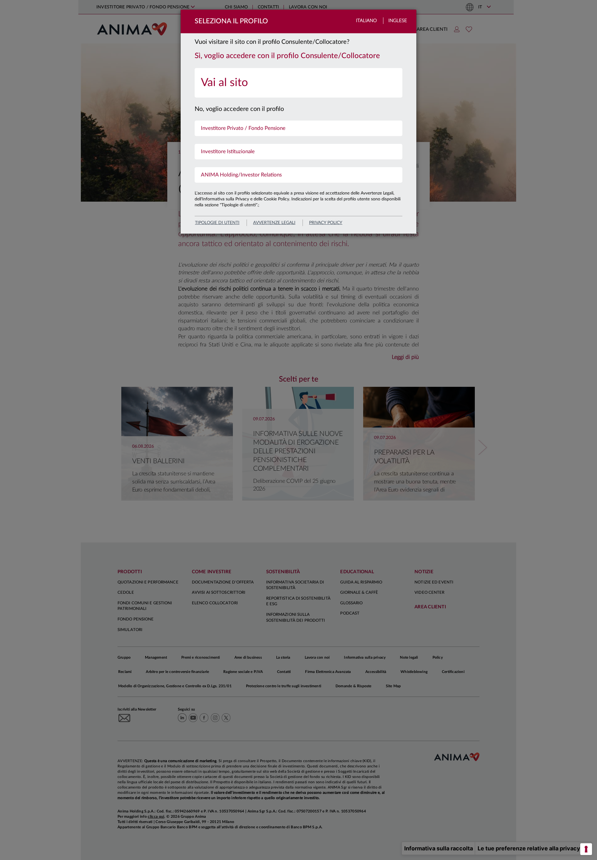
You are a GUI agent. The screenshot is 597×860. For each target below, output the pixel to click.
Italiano (366, 20)
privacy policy (325, 223)
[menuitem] (298, 83)
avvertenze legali (274, 223)
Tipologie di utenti (217, 223)
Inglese (397, 20)
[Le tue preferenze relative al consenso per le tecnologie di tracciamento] (586, 849)
